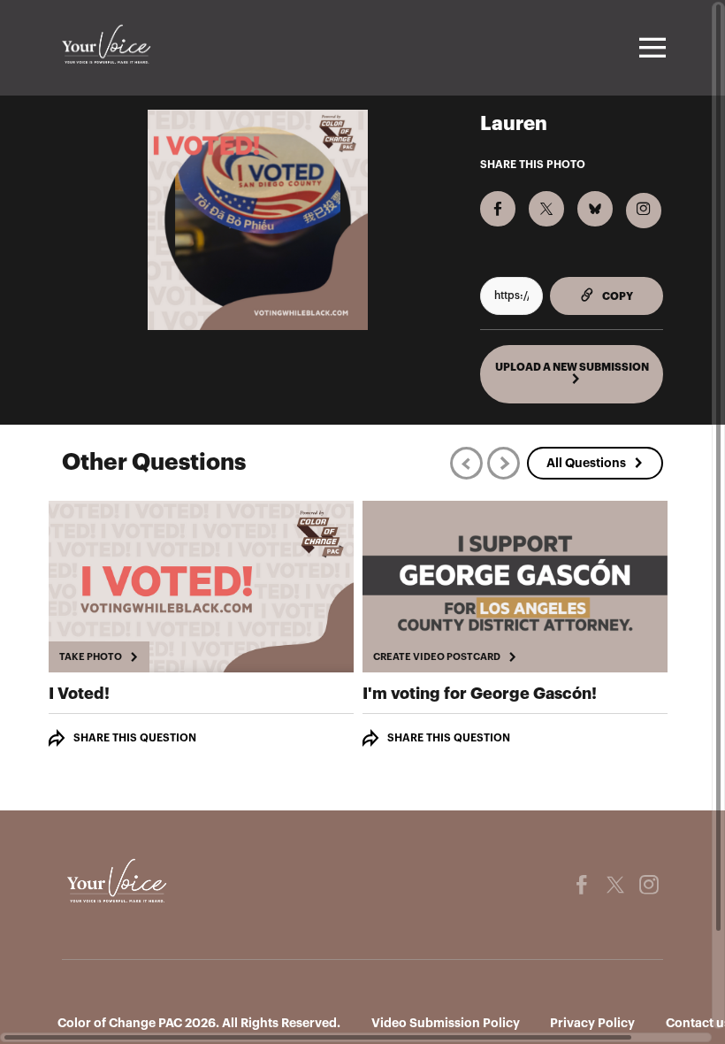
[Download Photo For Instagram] (643, 210)
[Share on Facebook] (497, 208)
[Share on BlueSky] (595, 208)
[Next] (503, 463)
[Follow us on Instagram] (649, 884)
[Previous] (466, 463)
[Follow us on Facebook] (581, 884)
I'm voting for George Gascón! (479, 694)
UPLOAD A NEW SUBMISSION (572, 367)
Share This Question (134, 738)
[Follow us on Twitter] (615, 884)
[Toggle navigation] (650, 48)
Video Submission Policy (445, 1023)
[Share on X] (546, 208)
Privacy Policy (592, 1023)
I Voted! (79, 694)
